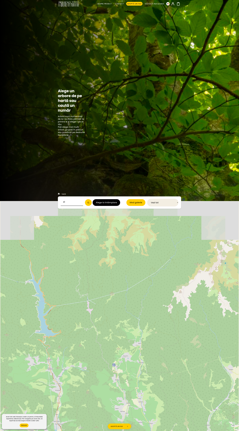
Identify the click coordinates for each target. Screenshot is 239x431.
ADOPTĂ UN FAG (117, 426)
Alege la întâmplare (106, 202)
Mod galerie (136, 202)
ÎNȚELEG (24, 425)
